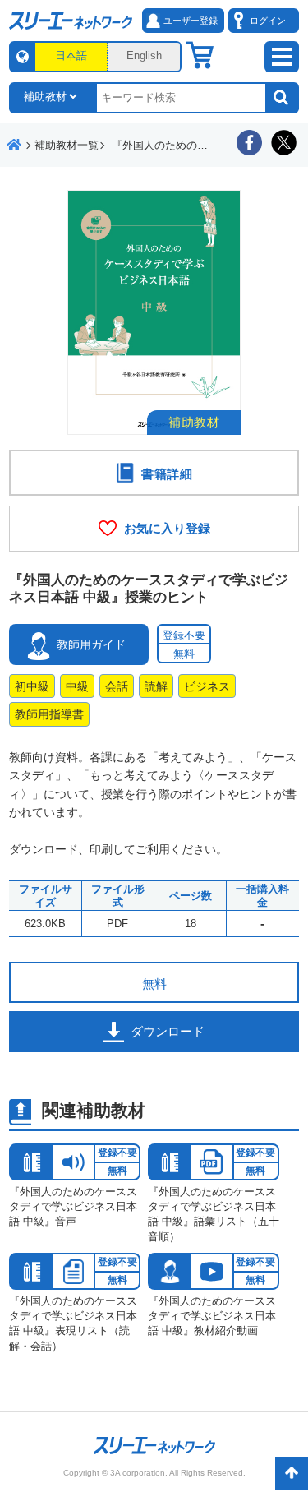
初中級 (32, 686)
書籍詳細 (167, 474)
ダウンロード (168, 1031)
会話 (116, 686)
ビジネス (207, 686)
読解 (156, 686)
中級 (77, 686)
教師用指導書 (49, 714)
